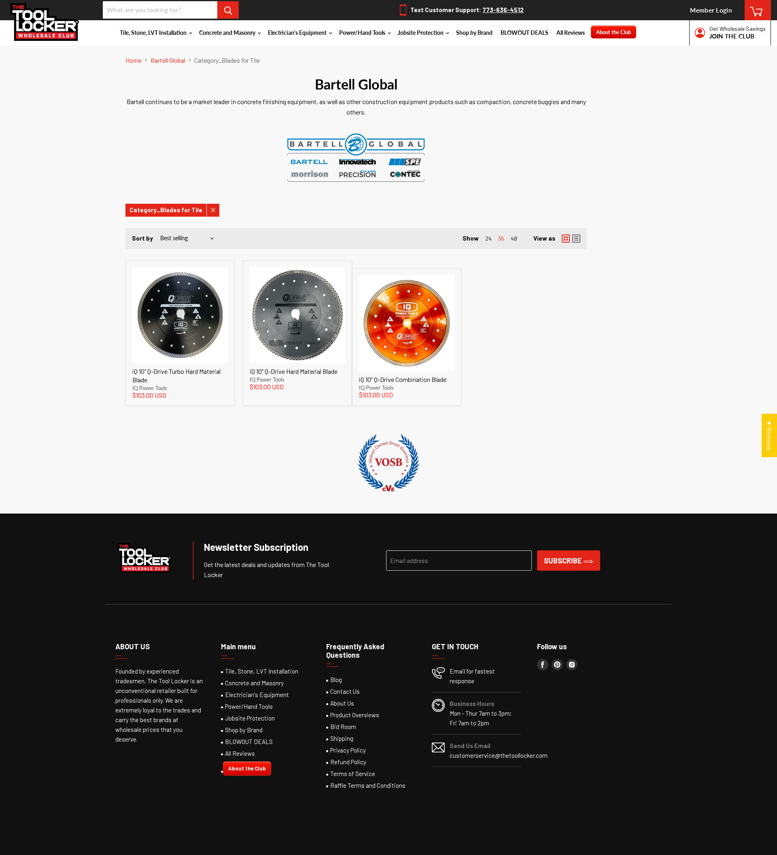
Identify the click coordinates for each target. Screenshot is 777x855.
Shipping (341, 738)
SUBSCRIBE (564, 560)
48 (514, 238)
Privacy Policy (348, 750)
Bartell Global (168, 60)
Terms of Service (352, 773)
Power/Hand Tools (362, 32)
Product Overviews (354, 715)
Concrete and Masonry (228, 32)
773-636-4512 (503, 9)
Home (133, 60)
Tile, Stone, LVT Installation (154, 32)
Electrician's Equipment (298, 32)
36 (501, 238)
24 (488, 238)
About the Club (613, 32)
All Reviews (570, 32)
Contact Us (345, 691)
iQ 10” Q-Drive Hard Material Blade (294, 371)
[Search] (228, 10)
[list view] (576, 239)
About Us (342, 703)
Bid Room (343, 726)
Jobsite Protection (421, 32)
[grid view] (566, 239)
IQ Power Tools (149, 388)
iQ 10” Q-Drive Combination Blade (402, 379)
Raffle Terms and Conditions (367, 785)
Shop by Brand (474, 32)
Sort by (142, 238)
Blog (336, 679)
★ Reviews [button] (769, 435)
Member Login (711, 10)
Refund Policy (348, 761)
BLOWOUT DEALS (524, 32)
